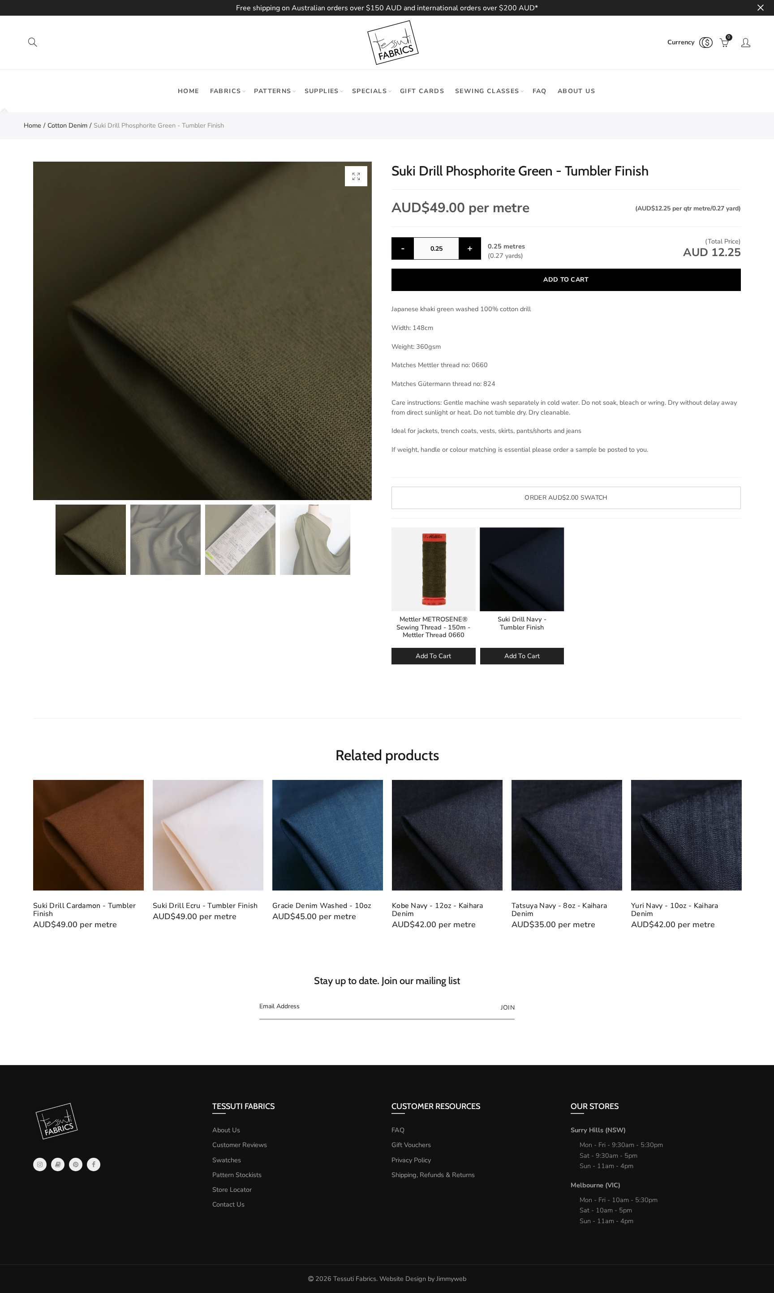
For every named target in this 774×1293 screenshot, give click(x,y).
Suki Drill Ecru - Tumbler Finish (205, 906)
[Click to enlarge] (356, 176)
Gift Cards (422, 91)
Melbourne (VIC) (595, 1185)
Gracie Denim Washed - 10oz (321, 906)
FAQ (540, 91)
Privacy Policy (411, 1160)
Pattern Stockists (237, 1174)
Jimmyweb (451, 1278)
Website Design (402, 1278)
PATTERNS (272, 91)
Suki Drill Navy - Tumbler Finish (522, 623)
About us (576, 91)
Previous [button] (35, 854)
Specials (369, 91)
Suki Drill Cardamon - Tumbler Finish (84, 910)
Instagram (40, 1164)
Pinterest (75, 1164)
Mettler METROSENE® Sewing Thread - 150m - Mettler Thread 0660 (433, 627)
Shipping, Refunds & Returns (433, 1174)
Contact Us (228, 1204)
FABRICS (225, 91)
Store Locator (232, 1189)
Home (188, 91)
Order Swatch (566, 497)
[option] (202, 331)
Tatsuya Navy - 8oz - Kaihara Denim (559, 910)
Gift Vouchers (411, 1144)
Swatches (226, 1160)
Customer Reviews (239, 1144)
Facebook (93, 1164)
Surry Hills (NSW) (598, 1130)
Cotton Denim (67, 125)
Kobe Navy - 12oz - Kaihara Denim (437, 910)
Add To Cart (433, 655)
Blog (57, 1164)
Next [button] (739, 854)
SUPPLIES (322, 91)
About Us (226, 1130)
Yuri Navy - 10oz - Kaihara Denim (674, 910)
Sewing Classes (487, 91)
